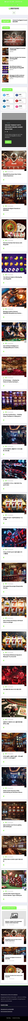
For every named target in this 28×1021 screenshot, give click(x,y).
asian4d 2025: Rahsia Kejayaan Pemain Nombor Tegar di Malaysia (12, 894)
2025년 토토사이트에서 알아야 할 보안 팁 (13, 860)
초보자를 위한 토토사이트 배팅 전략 (12, 689)
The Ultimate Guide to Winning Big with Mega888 (17, 67)
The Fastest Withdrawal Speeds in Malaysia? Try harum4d (12, 655)
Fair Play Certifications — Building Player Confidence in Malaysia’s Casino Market (12, 415)
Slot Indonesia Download (6, 1011)
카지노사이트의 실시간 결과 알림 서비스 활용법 (12, 552)
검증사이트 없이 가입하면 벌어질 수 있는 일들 (13, 518)
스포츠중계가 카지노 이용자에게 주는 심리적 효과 (12, 484)
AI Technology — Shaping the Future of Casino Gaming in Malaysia (11, 381)
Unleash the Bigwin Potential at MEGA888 (13, 21)
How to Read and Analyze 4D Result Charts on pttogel (13, 621)
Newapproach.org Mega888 (7, 1009)
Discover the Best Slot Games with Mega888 (18, 58)
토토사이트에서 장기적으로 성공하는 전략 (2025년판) (12, 825)
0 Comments (10, 171)
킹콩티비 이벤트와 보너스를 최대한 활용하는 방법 (12, 722)
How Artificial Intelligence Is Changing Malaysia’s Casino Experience (10, 346)
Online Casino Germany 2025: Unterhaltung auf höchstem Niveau (12, 791)
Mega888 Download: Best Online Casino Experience (14, 40)
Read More (11, 51)
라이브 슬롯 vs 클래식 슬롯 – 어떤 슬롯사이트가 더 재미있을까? (13, 757)
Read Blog (8, 1018)
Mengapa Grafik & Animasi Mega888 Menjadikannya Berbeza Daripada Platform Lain (17, 76)
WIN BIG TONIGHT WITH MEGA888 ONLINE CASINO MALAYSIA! (14, 127)
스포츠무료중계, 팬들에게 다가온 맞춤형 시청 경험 (12, 449)
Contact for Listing (16, 1018)
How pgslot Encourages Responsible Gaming (13, 587)
